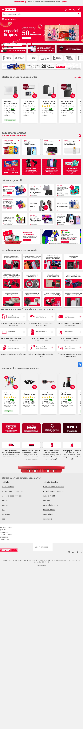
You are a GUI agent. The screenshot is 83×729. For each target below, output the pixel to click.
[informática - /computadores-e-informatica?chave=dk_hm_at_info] (13, 332)
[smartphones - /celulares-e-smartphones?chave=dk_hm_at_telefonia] (13, 317)
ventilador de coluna (50, 482)
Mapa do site (41, 565)
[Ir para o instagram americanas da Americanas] (69, 552)
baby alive (46, 501)
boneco (5, 505)
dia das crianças (6, 535)
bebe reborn (47, 519)
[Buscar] (78, 14)
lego (3, 519)
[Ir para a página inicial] (9, 550)
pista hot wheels (49, 510)
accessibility (2, 48)
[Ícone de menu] (3, 9)
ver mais (77, 77)
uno (3, 510)
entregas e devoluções (4, 538)
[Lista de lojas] (70, 9)
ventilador (5, 482)
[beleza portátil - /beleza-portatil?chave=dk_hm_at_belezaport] (41, 348)
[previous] (4, 99)
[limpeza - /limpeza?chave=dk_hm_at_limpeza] (13, 348)
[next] (78, 99)
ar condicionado (8, 487)
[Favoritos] (74, 9)
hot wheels (6, 514)
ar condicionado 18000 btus (53, 491)
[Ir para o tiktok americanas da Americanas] (81, 552)
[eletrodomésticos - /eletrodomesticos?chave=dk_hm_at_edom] (41, 332)
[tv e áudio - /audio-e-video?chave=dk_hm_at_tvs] (70, 348)
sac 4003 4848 (6, 527)
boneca (4, 501)
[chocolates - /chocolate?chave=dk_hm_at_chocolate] (41, 317)
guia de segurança (4, 531)
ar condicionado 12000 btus (12, 491)
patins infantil (48, 514)
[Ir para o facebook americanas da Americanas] (77, 552)
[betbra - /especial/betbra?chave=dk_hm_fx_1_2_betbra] (61, 236)
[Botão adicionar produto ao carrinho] (15, 391)
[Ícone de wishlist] (74, 9)
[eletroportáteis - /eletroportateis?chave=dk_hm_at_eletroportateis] (70, 332)
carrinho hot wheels (50, 505)
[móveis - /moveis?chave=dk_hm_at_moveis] (70, 317)
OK (27, 44)
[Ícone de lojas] (70, 9)
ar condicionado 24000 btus (53, 487)
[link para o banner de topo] (41, 3)
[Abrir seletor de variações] (15, 100)
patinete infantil (49, 496)
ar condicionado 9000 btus (12, 496)
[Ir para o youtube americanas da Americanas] (73, 552)
